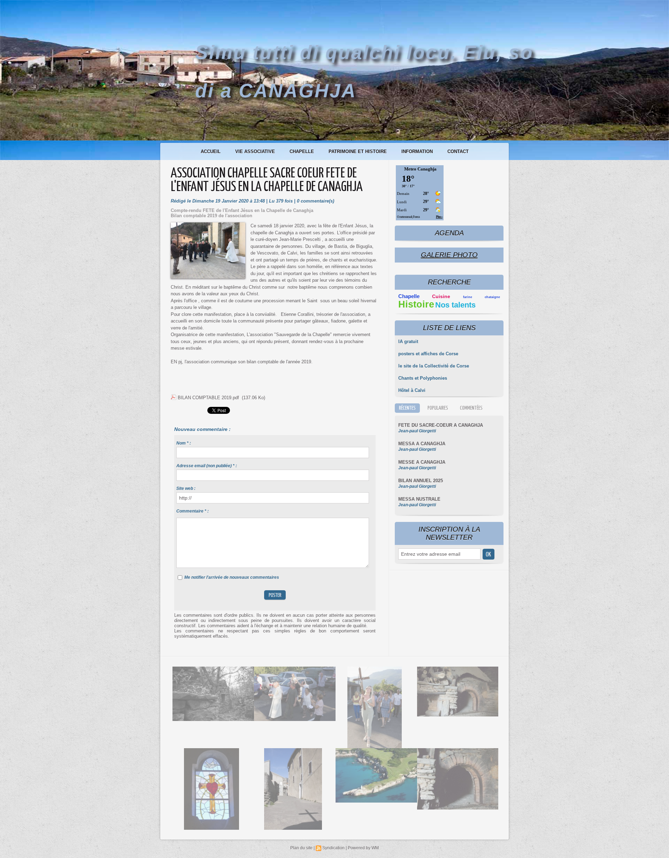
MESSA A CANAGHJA (421, 443)
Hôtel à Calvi (411, 390)
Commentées (471, 408)
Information (417, 151)
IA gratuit (408, 341)
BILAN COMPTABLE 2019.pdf (208, 397)
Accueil (211, 151)
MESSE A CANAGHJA (421, 462)
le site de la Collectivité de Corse (433, 366)
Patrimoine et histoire (358, 151)
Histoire (416, 304)
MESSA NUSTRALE (419, 499)
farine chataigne (481, 297)
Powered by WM (363, 847)
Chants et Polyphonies (422, 378)
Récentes (407, 408)
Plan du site (301, 847)
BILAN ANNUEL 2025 (420, 480)
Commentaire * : (192, 511)
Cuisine (441, 296)
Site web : (185, 488)
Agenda (449, 233)
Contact (458, 151)
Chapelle (302, 151)
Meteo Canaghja (420, 169)
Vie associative (255, 151)
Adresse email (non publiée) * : (206, 465)
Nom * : (183, 443)
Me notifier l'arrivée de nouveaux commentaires (231, 577)
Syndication (333, 847)
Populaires (438, 408)
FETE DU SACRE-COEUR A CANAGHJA (440, 425)
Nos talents (455, 305)
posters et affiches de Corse (428, 353)
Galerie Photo (449, 255)
